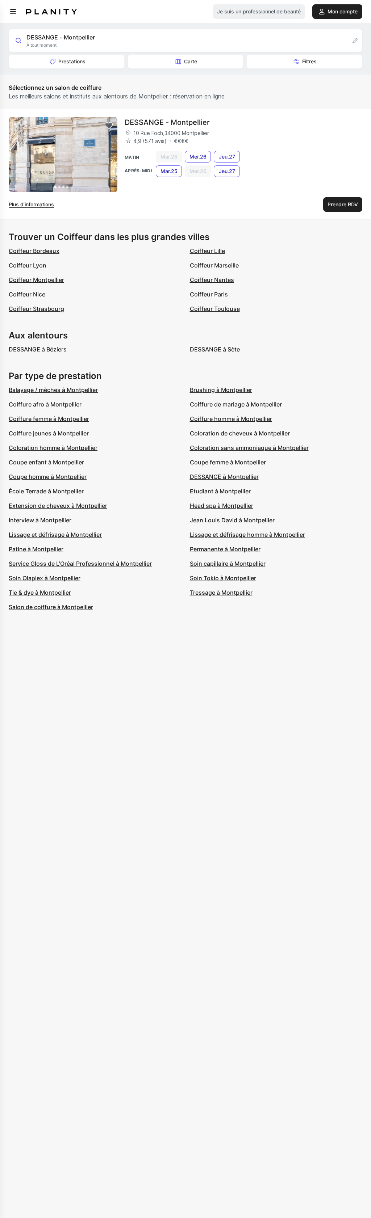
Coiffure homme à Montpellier (231, 418)
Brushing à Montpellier (221, 389)
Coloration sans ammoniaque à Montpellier (249, 447)
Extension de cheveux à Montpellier (58, 505)
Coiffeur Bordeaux (34, 250)
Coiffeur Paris (209, 294)
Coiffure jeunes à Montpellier (49, 433)
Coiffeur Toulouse (215, 308)
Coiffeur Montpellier (36, 279)
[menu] (13, 11)
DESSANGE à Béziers (38, 349)
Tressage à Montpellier (221, 592)
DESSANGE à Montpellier (224, 476)
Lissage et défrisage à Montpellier (55, 534)
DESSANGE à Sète (215, 349)
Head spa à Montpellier (221, 505)
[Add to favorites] (108, 125)
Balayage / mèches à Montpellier (53, 389)
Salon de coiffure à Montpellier (51, 607)
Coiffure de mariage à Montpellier (236, 404)
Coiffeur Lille (207, 250)
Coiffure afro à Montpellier (45, 404)
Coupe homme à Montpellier (48, 476)
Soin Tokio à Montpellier (223, 578)
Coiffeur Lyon (27, 265)
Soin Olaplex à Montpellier (44, 578)
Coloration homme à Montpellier (53, 447)
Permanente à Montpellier (225, 549)
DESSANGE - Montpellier (167, 122)
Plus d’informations (31, 204)
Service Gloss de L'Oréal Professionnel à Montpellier (80, 563)
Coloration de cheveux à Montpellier (240, 433)
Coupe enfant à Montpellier (46, 462)
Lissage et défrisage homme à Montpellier (247, 534)
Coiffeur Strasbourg (36, 308)
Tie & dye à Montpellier (40, 592)
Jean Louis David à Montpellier (232, 520)
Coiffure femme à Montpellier (49, 418)
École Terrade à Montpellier (46, 491)
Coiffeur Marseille (214, 265)
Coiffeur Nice (27, 294)
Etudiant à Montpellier (220, 491)
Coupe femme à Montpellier (228, 462)
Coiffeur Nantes (212, 279)
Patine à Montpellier (36, 549)
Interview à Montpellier (40, 520)
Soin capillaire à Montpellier (228, 563)
